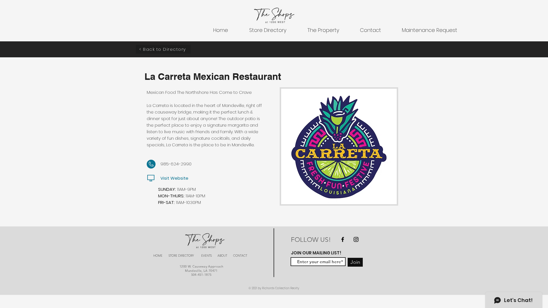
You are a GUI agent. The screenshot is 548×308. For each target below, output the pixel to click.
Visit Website (174, 178)
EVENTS (206, 255)
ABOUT (222, 255)
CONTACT (240, 255)
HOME (157, 255)
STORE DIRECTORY (181, 255)
